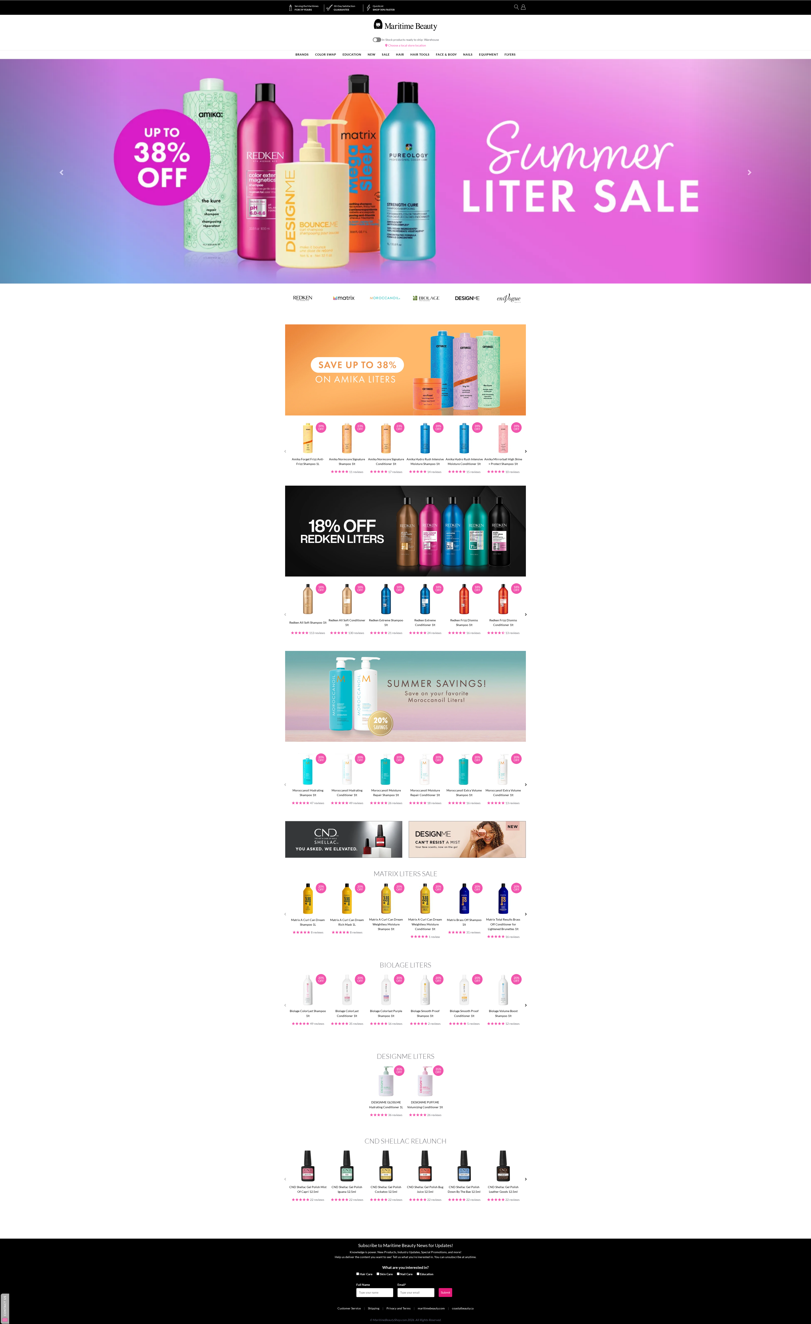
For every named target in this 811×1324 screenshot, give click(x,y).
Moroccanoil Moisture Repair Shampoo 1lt (386, 792)
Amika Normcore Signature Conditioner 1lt (386, 461)
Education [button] (352, 54)
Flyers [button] (510, 54)
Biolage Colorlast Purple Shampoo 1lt (386, 1013)
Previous (285, 451)
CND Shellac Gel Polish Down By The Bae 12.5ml (464, 1189)
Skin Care (386, 1274)
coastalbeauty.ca (463, 1308)
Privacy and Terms (398, 1308)
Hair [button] (400, 54)
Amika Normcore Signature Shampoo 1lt (347, 461)
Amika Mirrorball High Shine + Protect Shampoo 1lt (503, 461)
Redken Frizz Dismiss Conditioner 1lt (503, 622)
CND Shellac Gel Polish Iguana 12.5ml (347, 1189)
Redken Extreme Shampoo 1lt (386, 622)
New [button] (372, 54)
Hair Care (366, 1274)
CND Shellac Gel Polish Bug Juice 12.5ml (425, 1189)
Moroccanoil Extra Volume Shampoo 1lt (464, 792)
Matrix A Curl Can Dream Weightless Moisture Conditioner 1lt (425, 924)
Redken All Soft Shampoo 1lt (308, 622)
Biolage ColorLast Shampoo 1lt (308, 1013)
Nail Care (406, 1274)
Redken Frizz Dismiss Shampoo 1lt (464, 622)
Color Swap (325, 54)
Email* (401, 1284)
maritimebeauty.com (431, 1308)
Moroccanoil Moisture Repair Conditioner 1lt (425, 792)
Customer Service (349, 1308)
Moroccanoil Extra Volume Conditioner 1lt (503, 792)
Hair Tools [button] (420, 54)
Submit (445, 1292)
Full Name (363, 1284)
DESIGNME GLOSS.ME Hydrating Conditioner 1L (386, 1104)
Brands (302, 54)
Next (526, 451)
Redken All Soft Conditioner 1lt (347, 622)
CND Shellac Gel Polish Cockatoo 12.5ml (386, 1189)
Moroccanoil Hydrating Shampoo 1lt (308, 792)
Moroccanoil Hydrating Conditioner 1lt (347, 792)
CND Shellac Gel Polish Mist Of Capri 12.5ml (308, 1189)
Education (426, 1274)
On (377, 39)
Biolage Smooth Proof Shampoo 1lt (425, 1013)
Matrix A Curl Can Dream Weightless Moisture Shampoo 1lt (386, 924)
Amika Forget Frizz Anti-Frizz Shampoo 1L (308, 461)
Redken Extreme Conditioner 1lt (425, 622)
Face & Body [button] (446, 54)
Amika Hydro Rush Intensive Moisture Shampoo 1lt (425, 461)
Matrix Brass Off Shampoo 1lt (464, 922)
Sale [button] (386, 54)
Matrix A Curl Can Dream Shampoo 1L (308, 922)
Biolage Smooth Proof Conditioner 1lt (464, 1013)
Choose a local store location (407, 45)
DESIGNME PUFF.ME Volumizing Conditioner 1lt (425, 1104)
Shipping (373, 1308)
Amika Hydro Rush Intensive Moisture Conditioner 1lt (464, 461)
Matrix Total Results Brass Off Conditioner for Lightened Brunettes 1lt (503, 924)
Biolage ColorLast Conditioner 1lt (347, 1013)
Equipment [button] (488, 54)
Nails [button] (468, 54)
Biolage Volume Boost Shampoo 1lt (503, 1013)
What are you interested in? (405, 1267)
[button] (61, 171)
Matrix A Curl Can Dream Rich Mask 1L (347, 922)
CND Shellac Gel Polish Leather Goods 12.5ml (503, 1189)
